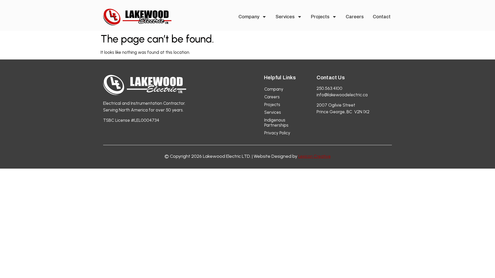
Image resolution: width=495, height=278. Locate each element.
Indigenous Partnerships (276, 122)
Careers (355, 16)
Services (285, 16)
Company (248, 16)
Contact (382, 16)
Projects (320, 16)
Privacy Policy (277, 132)
